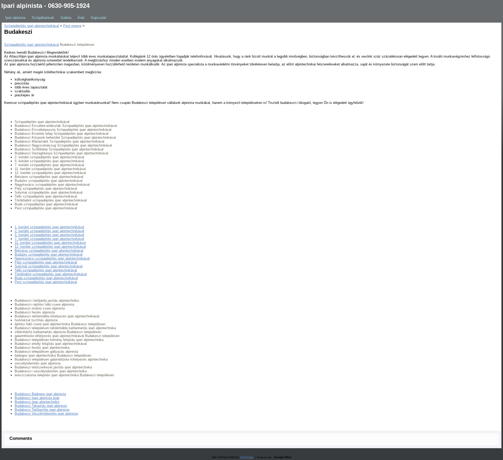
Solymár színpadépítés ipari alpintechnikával (49, 266)
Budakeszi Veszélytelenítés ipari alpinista (46, 414)
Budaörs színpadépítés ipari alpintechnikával (49, 254)
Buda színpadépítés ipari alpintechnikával (46, 278)
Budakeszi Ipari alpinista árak (37, 398)
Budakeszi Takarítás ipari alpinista (41, 406)
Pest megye (72, 26)
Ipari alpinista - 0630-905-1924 (45, 5)
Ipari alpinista (15, 18)
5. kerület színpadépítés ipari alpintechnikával (49, 235)
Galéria (66, 18)
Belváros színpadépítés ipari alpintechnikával (49, 251)
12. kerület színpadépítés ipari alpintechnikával (50, 247)
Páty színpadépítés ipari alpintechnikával (46, 262)
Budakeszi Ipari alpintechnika (37, 402)
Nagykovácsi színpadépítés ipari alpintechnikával (52, 258)
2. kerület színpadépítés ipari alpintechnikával (49, 231)
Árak (81, 18)
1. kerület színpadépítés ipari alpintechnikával (49, 227)
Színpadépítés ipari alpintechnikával (31, 26)
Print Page (246, 457)
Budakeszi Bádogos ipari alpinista (40, 394)
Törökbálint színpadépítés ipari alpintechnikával (51, 274)
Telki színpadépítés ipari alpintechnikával (46, 270)
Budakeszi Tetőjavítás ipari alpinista (42, 410)
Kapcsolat (98, 18)
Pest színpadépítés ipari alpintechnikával (46, 282)
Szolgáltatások (43, 18)
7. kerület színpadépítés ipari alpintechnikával (49, 239)
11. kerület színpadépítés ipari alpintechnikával (50, 243)
